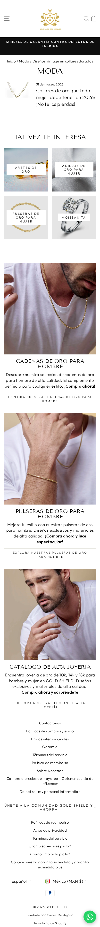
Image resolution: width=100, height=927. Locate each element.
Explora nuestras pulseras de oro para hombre (50, 555)
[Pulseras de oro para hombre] (50, 459)
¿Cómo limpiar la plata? (50, 854)
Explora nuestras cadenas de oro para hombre (50, 399)
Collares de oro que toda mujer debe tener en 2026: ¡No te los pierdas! (65, 97)
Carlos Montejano (60, 915)
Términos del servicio (50, 754)
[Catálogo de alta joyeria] (50, 614)
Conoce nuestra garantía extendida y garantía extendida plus (50, 864)
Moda (24, 61)
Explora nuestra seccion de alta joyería (50, 705)
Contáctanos (50, 723)
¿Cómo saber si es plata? (50, 846)
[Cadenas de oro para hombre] (50, 308)
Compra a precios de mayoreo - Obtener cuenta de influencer (50, 781)
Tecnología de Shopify (50, 923)
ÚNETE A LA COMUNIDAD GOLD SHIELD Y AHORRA (48, 807)
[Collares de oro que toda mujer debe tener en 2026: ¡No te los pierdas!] (18, 90)
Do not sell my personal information (50, 791)
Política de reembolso (50, 762)
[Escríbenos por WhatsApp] (89, 917)
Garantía (50, 746)
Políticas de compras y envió (50, 731)
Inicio (11, 61)
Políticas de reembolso (50, 822)
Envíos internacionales (50, 739)
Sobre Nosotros (50, 770)
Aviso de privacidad (50, 830)
